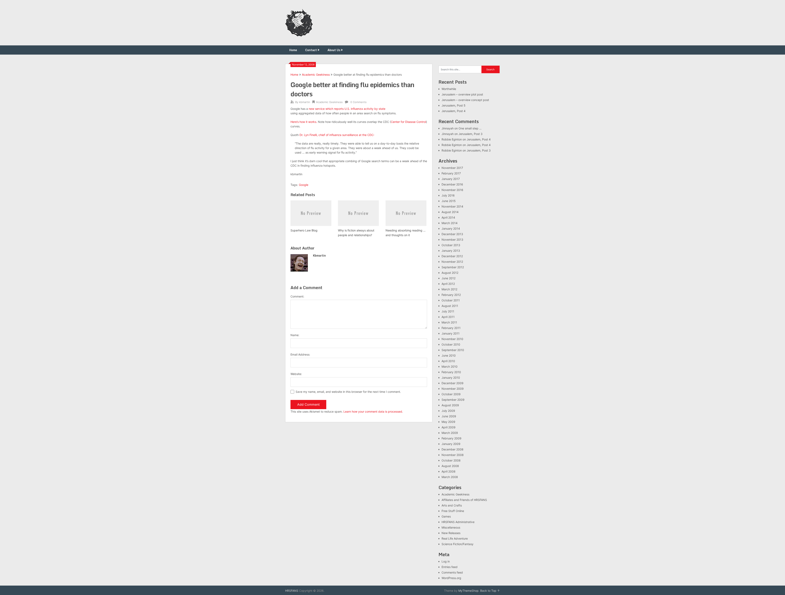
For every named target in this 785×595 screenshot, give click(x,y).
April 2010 (448, 361)
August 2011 (450, 306)
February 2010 (451, 372)
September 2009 (453, 399)
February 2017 (451, 173)
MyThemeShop (468, 590)
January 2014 (451, 228)
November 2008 (453, 455)
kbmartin (304, 102)
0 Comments (358, 102)
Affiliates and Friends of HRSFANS (464, 500)
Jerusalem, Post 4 (453, 111)
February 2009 (451, 438)
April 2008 (448, 471)
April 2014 (448, 217)
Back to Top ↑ (490, 590)
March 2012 (449, 289)
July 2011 (448, 311)
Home (293, 50)
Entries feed (450, 567)
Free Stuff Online (453, 511)
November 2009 (453, 388)
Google (303, 184)
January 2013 (451, 250)
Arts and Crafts (452, 505)
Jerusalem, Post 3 (470, 134)
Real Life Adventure (455, 538)
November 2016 (452, 190)
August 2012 (450, 272)
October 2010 (451, 344)
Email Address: (300, 354)
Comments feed (452, 572)
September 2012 (453, 267)
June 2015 (449, 201)
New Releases (451, 533)
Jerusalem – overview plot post (462, 94)
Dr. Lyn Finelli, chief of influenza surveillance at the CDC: (336, 135)
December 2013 (452, 234)
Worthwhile (449, 89)
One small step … (470, 128)
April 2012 (448, 283)
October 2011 (451, 300)
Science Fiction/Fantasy (457, 544)
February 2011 (451, 328)
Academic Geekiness (316, 74)
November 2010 (452, 339)
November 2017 (452, 168)
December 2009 (452, 383)
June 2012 (448, 278)
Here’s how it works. (303, 121)
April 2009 (448, 427)
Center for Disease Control (408, 121)
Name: (294, 335)
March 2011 (449, 322)
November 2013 (452, 239)
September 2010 (453, 350)
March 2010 (450, 366)
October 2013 (451, 245)
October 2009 (451, 394)
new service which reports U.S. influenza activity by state (347, 108)
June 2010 (449, 355)
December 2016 (452, 184)
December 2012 (452, 256)
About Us (333, 50)
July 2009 (448, 410)
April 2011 (448, 317)
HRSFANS (291, 590)
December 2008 (452, 449)
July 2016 (448, 195)
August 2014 (450, 212)
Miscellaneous (451, 527)
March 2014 (450, 223)
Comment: (297, 296)
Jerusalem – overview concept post (465, 100)
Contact (311, 50)
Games (446, 516)
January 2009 (451, 444)
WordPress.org (451, 578)
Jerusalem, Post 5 (453, 105)
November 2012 (452, 261)
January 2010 (451, 377)
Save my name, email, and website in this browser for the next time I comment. (348, 391)
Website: (296, 374)
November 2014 (452, 206)
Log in (446, 561)
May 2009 (448, 421)
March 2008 (450, 477)
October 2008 (451, 460)
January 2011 (451, 333)
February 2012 (451, 294)
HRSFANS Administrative (458, 522)
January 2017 (451, 179)
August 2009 (450, 405)
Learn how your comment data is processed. (373, 411)
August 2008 (450, 466)
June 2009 (449, 416)
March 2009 (450, 432)
